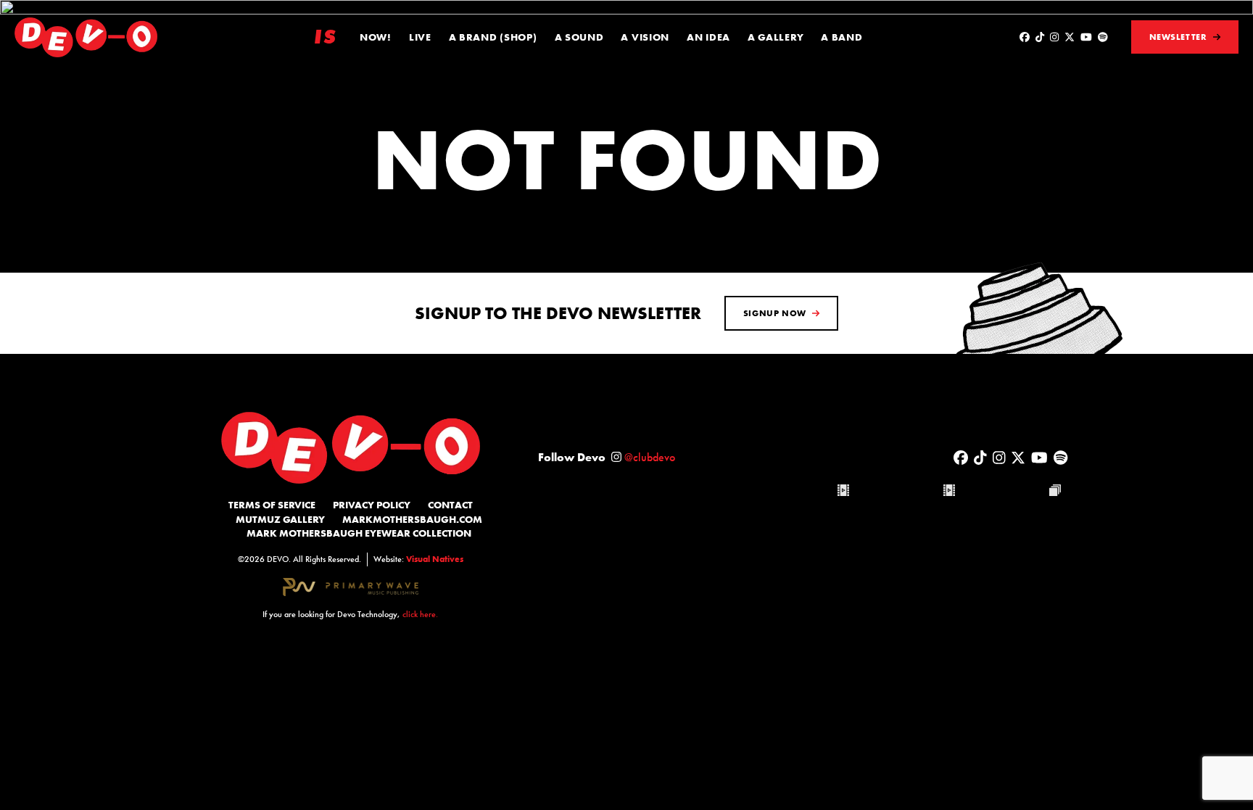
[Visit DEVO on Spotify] (1103, 37)
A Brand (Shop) (493, 37)
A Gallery (775, 37)
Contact (450, 504)
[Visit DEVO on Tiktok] (1039, 37)
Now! (376, 37)
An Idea (708, 37)
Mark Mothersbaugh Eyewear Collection (359, 533)
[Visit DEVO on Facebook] (1025, 37)
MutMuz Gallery (280, 519)
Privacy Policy (371, 504)
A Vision (645, 37)
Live (420, 37)
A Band (841, 37)
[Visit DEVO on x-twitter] (1069, 37)
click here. (420, 614)
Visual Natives (434, 559)
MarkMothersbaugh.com (412, 519)
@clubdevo (649, 457)
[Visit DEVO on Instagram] (1054, 37)
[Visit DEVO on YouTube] (1086, 37)
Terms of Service (271, 504)
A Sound (579, 37)
